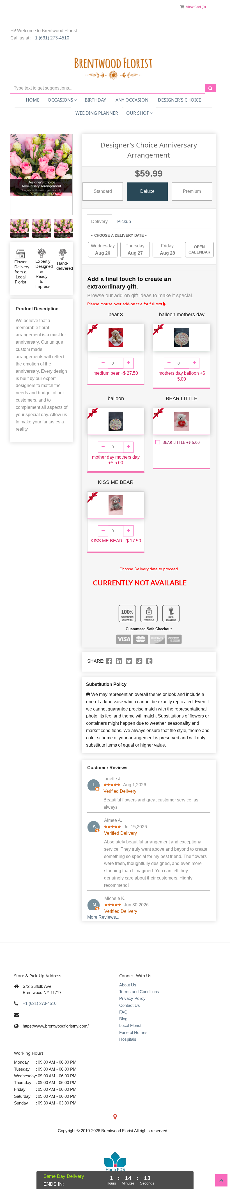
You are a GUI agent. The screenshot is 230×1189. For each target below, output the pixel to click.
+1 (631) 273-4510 (51, 38)
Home (33, 100)
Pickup (124, 221)
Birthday (95, 100)
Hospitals (127, 1039)
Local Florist (130, 1025)
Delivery (99, 221)
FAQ (123, 1012)
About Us (127, 984)
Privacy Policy (132, 998)
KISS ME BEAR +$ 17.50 (116, 540)
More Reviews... (103, 917)
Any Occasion (132, 100)
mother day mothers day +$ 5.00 (116, 460)
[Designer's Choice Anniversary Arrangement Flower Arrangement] (19, 228)
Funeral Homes (133, 1032)
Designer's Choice (179, 100)
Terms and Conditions (139, 991)
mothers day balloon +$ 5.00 (181, 376)
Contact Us (129, 1005)
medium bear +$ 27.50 (115, 373)
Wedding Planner (96, 113)
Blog (123, 1018)
